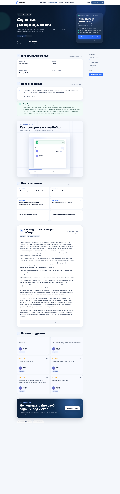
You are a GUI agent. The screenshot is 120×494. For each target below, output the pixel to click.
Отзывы (61, 2)
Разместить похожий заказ (88, 37)
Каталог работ (42, 2)
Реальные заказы (52, 2)
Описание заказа (93, 59)
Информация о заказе (94, 57)
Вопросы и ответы (69, 2)
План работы (92, 67)
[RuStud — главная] (20, 2)
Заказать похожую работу (96, 74)
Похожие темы (92, 65)
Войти (88, 2)
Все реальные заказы (38, 421)
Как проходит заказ (93, 62)
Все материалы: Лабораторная (24, 421)
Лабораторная (35, 8)
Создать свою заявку (72, 408)
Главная (18, 8)
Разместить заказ (98, 2)
